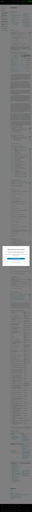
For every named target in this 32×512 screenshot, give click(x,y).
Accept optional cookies (16, 258)
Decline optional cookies (16, 260)
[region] (16, 256)
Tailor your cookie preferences (16, 262)
